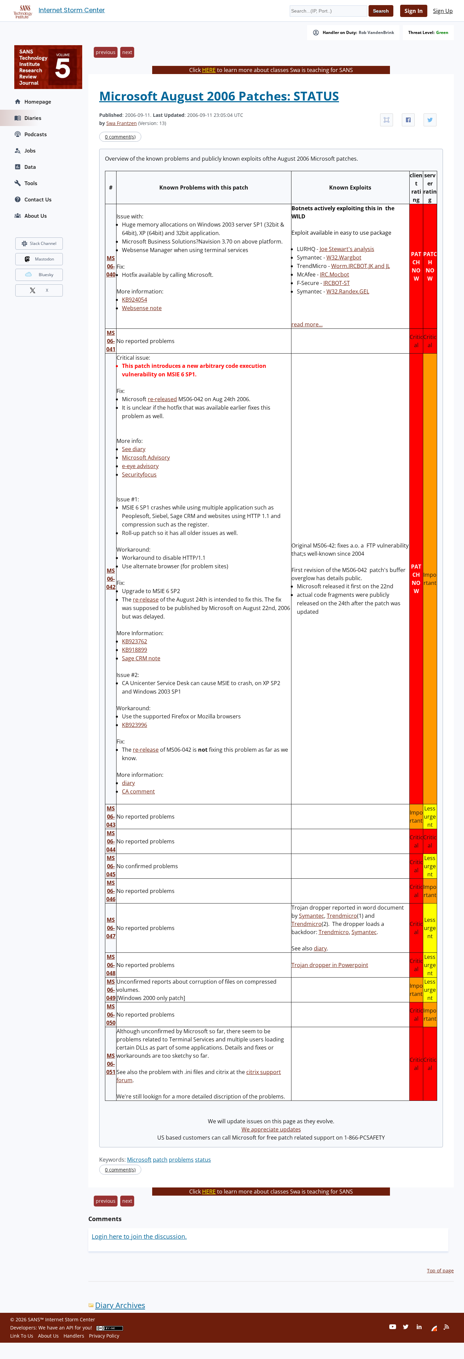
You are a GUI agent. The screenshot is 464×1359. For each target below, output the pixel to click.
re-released (162, 399)
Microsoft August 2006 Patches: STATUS (219, 96)
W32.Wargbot (343, 257)
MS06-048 (110, 965)
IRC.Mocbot (334, 274)
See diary (133, 449)
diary (128, 783)
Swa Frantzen (121, 123)
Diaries (32, 118)
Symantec (311, 915)
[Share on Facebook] (408, 119)
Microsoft (139, 1159)
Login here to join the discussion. (139, 1236)
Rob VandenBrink (376, 32)
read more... (307, 324)
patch (160, 1159)
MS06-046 (110, 891)
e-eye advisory (140, 466)
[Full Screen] (386, 119)
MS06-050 (110, 1014)
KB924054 (134, 299)
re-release (146, 599)
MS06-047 (110, 928)
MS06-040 (110, 266)
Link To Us (21, 1336)
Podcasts (35, 134)
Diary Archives (120, 1305)
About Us (35, 215)
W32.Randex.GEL (347, 291)
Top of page (440, 1270)
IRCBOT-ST (336, 283)
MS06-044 (110, 841)
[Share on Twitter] (430, 119)
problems (181, 1159)
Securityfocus (139, 474)
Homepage (37, 101)
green (442, 32)
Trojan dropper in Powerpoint (329, 965)
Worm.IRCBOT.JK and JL (360, 266)
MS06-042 (110, 579)
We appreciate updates (271, 1129)
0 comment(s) (120, 136)
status (203, 1159)
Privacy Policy (104, 1336)
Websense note (142, 308)
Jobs (30, 150)
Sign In (414, 11)
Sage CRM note (141, 658)
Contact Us (38, 199)
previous (105, 52)
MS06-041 (110, 341)
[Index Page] (21, 10)
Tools (30, 183)
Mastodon (44, 259)
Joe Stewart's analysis (347, 249)
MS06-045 (110, 866)
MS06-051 (110, 1064)
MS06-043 (110, 816)
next (127, 52)
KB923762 (134, 641)
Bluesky (46, 275)
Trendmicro (342, 915)
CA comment (138, 791)
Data (30, 167)
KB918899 (134, 650)
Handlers (74, 1336)
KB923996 (134, 725)
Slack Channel (43, 243)
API (69, 1327)
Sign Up (443, 11)
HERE (209, 70)
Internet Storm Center (72, 10)
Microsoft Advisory (146, 457)
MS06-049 (110, 990)
